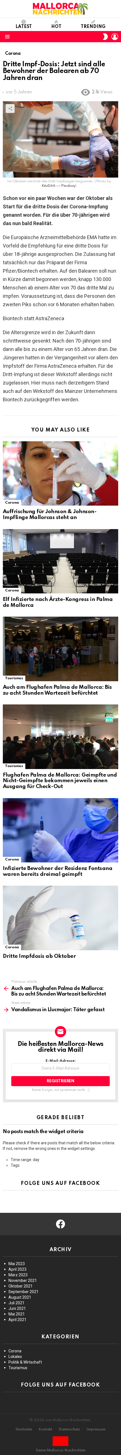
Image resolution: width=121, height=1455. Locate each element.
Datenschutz (69, 1429)
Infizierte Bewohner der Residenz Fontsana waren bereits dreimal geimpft (57, 871)
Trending (93, 27)
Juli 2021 (16, 1303)
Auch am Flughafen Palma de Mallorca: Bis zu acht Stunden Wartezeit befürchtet (57, 690)
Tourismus (14, 678)
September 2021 (23, 1291)
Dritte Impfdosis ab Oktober (39, 956)
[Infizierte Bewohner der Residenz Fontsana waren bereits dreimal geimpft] (60, 830)
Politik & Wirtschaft (25, 1362)
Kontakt (45, 1429)
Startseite (23, 1429)
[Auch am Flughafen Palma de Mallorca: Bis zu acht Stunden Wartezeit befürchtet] (60, 649)
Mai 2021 (16, 1314)
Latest (23, 27)
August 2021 (19, 1297)
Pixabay (68, 186)
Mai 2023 (16, 1263)
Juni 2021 (17, 1308)
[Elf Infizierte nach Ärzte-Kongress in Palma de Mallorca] (60, 561)
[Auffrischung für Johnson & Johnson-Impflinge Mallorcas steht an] (60, 473)
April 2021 (17, 1319)
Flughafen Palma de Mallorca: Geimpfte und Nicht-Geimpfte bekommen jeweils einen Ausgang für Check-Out (60, 780)
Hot (56, 27)
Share (10, 108)
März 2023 (18, 1275)
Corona (12, 502)
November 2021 (22, 1280)
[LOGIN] (114, 36)
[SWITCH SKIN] (105, 36)
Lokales (15, 1356)
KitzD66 (48, 186)
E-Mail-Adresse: (61, 1061)
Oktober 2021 (20, 1286)
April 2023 (17, 1269)
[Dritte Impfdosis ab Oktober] (60, 918)
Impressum (96, 1429)
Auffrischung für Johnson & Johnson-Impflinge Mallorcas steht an (50, 514)
